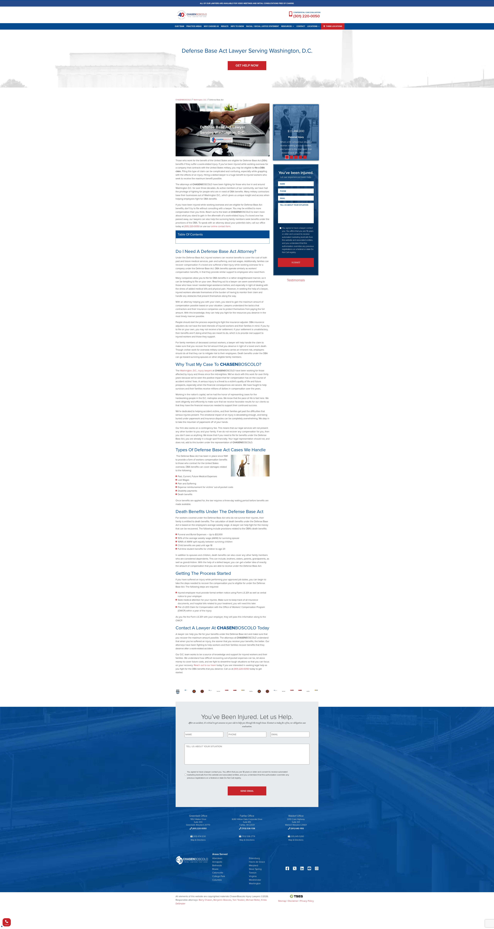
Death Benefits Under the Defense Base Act (202, 253)
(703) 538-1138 (248, 850)
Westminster (255, 901)
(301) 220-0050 (306, 16)
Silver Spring (255, 890)
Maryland (253, 887)
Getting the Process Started (194, 257)
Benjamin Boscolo (222, 921)
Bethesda (217, 887)
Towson (253, 894)
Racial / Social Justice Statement (262, 26)
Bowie (215, 890)
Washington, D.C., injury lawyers (196, 392)
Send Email (247, 812)
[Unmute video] (448, 847)
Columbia (217, 901)
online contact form (220, 226)
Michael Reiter (253, 921)
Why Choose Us (211, 26)
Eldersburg (254, 880)
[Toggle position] (480, 847)
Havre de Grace (257, 883)
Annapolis (217, 883)
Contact (301, 26)
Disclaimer (293, 922)
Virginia (253, 898)
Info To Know (237, 26)
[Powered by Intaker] (472, 923)
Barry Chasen (205, 921)
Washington (255, 905)
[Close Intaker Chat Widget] (485, 847)
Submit (296, 262)
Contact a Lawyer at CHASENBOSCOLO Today (203, 260)
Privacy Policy (307, 922)
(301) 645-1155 (297, 850)
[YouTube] (309, 890)
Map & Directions (198, 861)
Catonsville (217, 894)
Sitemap (282, 922)
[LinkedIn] (302, 890)
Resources (286, 26)
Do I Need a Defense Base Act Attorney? (200, 242)
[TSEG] (296, 918)
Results (224, 26)
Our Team (179, 26)
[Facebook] (287, 890)
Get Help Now (247, 65)
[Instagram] (316, 890)
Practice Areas (193, 26)
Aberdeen (217, 880)
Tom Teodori (238, 921)
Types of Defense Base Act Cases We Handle (203, 250)
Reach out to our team (205, 687)
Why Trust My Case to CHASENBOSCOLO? (202, 246)
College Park (218, 898)
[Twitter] (294, 890)
